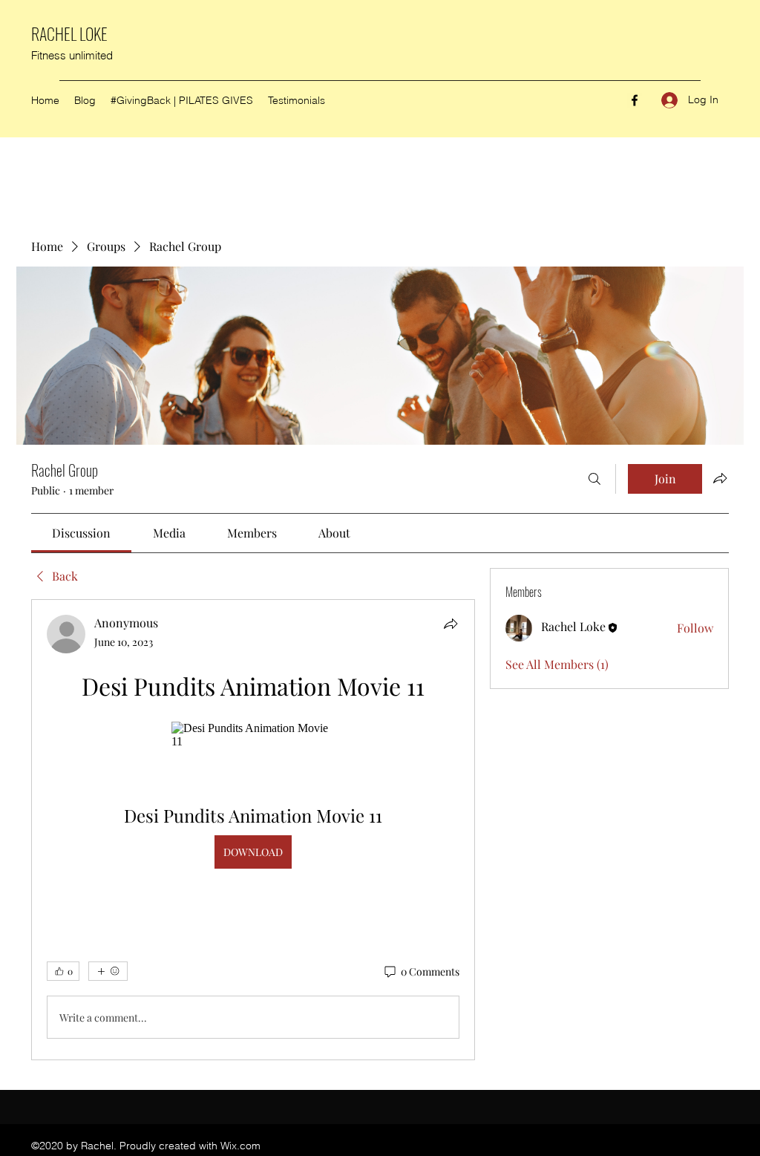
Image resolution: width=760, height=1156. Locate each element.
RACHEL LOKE (69, 33)
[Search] (594, 479)
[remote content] (252, 735)
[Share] (450, 624)
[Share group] (720, 478)
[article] (253, 829)
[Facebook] (634, 100)
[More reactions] (108, 971)
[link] (81, 533)
